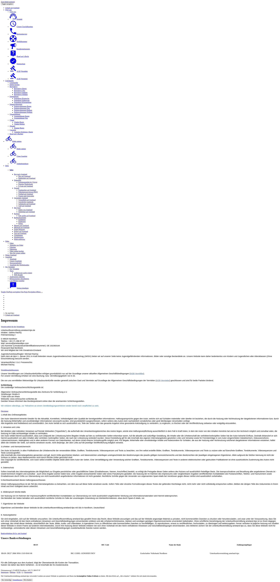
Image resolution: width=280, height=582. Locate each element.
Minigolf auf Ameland (21, 227)
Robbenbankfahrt (20, 218)
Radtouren (22, 222)
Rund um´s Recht (23, 56)
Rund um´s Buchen (16, 134)
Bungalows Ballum (20, 92)
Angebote (8, 257)
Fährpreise (13, 249)
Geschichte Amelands (25, 202)
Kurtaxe (17, 214)
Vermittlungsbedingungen (10, 370)
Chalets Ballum (19, 124)
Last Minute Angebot (17, 281)
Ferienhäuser (14, 96)
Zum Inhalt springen (8, 2)
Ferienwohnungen (16, 104)
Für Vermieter (10, 267)
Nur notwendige (6, 580)
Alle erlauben (28, 580)
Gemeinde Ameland (21, 198)
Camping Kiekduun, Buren (23, 132)
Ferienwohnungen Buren (22, 106)
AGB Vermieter (22, 79)
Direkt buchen (14, 85)
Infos (7, 166)
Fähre (7, 241)
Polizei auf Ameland (21, 231)
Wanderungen (19, 237)
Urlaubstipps (18, 235)
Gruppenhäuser (15, 114)
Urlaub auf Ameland (12, 8)
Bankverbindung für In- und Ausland (13, 533)
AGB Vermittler (22, 71)
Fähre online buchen (17, 251)
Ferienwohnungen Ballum (23, 110)
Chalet (12, 120)
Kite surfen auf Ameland (26, 216)
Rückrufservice (22, 34)
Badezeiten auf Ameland (26, 178)
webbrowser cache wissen (23, 273)
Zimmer (12, 126)
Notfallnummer (22, 41)
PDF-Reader (18, 275)
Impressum (4, 572)
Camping (13, 130)
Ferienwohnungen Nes (22, 108)
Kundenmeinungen (23, 49)
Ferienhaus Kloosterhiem (22, 102)
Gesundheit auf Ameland (27, 200)
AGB (18, 572)
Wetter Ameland (10, 255)
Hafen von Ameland (25, 210)
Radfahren (22, 220)
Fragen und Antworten (26, 196)
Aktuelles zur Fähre (16, 245)
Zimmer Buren (19, 128)
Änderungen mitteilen (17, 277)
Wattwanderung (19, 239)
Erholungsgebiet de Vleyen (27, 182)
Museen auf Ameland (21, 225)
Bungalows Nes (19, 91)
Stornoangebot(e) (16, 263)
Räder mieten (16, 141)
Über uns (8, 10)
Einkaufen (17, 180)
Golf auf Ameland (24, 206)
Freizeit (16, 188)
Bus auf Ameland (24, 176)
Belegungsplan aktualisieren (19, 279)
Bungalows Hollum (21, 94)
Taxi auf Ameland (20, 233)
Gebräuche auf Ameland (26, 204)
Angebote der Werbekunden (19, 265)
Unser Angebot (22, 156)
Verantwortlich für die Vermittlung (12, 327)
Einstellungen (17, 580)
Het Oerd (17, 208)
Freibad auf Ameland (25, 194)
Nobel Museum (19, 229)
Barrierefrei (28, 572)
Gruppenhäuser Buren (21, 116)
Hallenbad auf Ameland (26, 212)
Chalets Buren (19, 122)
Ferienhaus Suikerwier (22, 100)
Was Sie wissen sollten (17, 253)
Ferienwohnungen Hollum (23, 112)
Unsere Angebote (16, 261)
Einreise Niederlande (25, 184)
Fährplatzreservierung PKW (28, 192)
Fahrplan (13, 247)
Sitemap (12, 572)
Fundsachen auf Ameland (27, 190)
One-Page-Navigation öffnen (21, 292)
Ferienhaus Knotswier (21, 98)
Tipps (11, 271)
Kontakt (19, 19)
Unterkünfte (9, 81)
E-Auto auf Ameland (25, 186)
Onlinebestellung (22, 164)
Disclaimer (4, 411)
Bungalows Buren (20, 89)
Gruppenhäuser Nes (21, 118)
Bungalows (14, 87)
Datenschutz (21, 64)
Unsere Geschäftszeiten (25, 27)
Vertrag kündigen (23, 288)
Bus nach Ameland (20, 174)
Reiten (20, 224)
